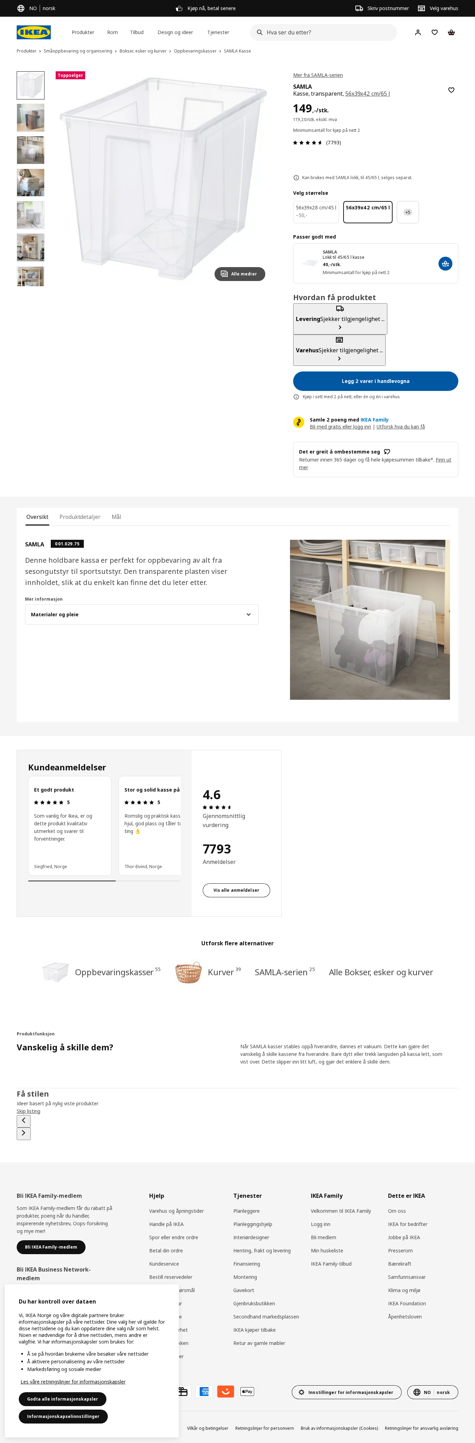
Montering (245, 1277)
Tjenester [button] (218, 32)
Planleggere (246, 1211)
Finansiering (246, 1263)
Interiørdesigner (251, 1237)
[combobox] (321, 32)
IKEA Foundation (407, 1303)
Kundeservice (164, 1263)
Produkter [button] (83, 32)
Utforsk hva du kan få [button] (401, 426)
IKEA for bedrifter (407, 1224)
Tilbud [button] (137, 32)
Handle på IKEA (166, 1224)
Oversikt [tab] (37, 517)
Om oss (397, 1211)
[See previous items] (24, 1121)
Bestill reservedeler (170, 1277)
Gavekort (243, 1290)
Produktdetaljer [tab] (79, 517)
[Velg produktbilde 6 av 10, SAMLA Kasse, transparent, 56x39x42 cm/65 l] (31, 247)
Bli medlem (323, 1237)
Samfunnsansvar (407, 1277)
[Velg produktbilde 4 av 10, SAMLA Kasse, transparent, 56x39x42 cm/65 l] (31, 183)
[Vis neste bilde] (257, 179)
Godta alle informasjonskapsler (62, 1399)
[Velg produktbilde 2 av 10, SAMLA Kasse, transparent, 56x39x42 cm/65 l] (31, 117)
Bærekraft (399, 1263)
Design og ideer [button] (175, 32)
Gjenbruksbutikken (254, 1303)
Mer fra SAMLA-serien (318, 75)
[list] (104, 825)
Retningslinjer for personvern (264, 1428)
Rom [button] (112, 32)
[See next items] (24, 1134)
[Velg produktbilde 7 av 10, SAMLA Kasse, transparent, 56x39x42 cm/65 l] (31, 280)
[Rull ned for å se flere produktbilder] (30, 286)
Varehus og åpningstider (176, 1211)
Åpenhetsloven (405, 1316)
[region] (163, 178)
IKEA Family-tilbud (331, 1263)
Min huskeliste (327, 1250)
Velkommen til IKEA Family (341, 1211)
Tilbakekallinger (166, 1356)
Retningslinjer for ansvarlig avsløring (421, 1428)
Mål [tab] (117, 517)
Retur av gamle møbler (259, 1343)
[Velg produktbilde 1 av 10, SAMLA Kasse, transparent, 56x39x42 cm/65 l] (31, 85)
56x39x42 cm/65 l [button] (367, 93)
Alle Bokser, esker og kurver (381, 972)
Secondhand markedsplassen (266, 1316)
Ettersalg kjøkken (168, 1343)
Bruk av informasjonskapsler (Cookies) (339, 1428)
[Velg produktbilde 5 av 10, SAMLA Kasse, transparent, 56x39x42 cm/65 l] (31, 215)
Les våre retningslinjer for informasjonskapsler (73, 1381)
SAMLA (330, 252)
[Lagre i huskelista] (451, 90)
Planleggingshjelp (252, 1224)
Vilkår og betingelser (207, 1428)
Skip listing (28, 1111)
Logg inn (320, 1224)
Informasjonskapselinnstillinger (63, 1416)
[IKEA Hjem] (34, 32)
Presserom (400, 1250)
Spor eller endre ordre (173, 1237)
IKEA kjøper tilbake (254, 1329)
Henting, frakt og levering (262, 1250)
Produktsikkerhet (168, 1329)
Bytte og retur (165, 1303)
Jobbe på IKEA (404, 1237)
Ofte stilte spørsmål (172, 1290)
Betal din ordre (166, 1250)
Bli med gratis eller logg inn (340, 426)
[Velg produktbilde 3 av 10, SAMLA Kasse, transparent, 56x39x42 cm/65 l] (31, 150)
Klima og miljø (404, 1290)
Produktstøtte (165, 1316)
